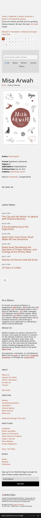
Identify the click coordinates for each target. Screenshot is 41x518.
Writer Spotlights (9, 431)
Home (4, 16)
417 (14, 315)
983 (24, 307)
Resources (6, 413)
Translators (6, 405)
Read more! (6, 349)
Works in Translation (10, 433)
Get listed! (6, 390)
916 (12, 309)
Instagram (6, 357)
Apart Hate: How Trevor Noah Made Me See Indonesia (18, 238)
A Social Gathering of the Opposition (15, 228)
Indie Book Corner (17, 172)
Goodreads (13, 177)
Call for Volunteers (9, 380)
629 (18, 313)
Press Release (7, 441)
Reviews (5, 462)
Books (4, 19)
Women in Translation (11, 32)
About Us (5, 375)
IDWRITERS (20, 4)
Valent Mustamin (18, 504)
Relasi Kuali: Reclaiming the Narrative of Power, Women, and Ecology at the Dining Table (19, 249)
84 (17, 317)
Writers (23, 63)
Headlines (13, 16)
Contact (5, 385)
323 (37, 307)
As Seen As (6, 382)
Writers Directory (25, 16)
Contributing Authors (17, 19)
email (15, 355)
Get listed (34, 24)
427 (21, 311)
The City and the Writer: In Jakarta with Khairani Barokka (20, 217)
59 (37, 317)
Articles (33, 63)
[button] (20, 515)
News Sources (7, 410)
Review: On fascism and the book (20, 259)
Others (21, 66)
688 (14, 307)
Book (4, 85)
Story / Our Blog (8, 449)
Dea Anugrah (13, 156)
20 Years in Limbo (11, 267)
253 (3, 313)
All (3, 39)
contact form (29, 357)
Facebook (34, 355)
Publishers (6, 464)
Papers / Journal (8, 439)
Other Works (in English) (12, 436)
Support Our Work (9, 377)
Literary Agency (8, 408)
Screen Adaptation (9, 444)
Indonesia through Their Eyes (14, 418)
